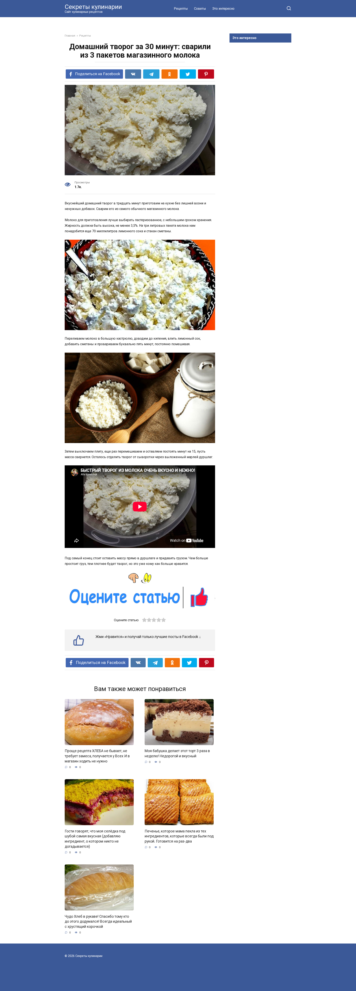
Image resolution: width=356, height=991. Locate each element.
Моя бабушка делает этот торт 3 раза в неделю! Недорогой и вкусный (177, 753)
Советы (200, 9)
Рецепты (181, 9)
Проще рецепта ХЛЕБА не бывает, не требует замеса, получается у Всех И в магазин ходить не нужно (97, 756)
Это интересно (223, 9)
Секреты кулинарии (93, 6)
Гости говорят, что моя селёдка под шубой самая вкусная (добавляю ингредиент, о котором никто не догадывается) (95, 838)
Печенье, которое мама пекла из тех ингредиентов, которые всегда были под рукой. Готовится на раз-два (179, 836)
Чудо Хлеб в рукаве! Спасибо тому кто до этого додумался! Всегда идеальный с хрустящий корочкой (98, 921)
